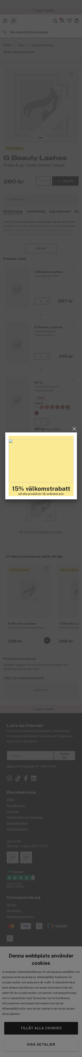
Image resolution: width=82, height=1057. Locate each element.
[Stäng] (74, 491)
